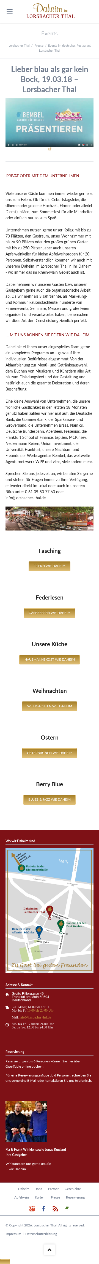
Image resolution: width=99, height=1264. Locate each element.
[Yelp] (55, 1209)
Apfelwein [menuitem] (21, 1197)
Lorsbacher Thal (19, 45)
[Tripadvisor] (67, 1209)
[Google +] (32, 1209)
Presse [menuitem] (55, 1197)
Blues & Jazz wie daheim (49, 799)
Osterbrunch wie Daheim (49, 752)
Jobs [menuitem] (38, 1189)
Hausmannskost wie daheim (49, 659)
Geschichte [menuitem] (73, 1189)
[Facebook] (43, 1209)
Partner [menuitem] (53, 1189)
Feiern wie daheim (49, 566)
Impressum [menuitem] (13, 1234)
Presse (38, 45)
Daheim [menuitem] (23, 1189)
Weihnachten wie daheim (49, 706)
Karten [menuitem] (40, 1197)
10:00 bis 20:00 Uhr (40, 1010)
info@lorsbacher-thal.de (35, 1017)
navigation (10, 11)
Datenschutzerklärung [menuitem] (41, 1234)
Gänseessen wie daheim (49, 612)
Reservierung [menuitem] (75, 1197)
